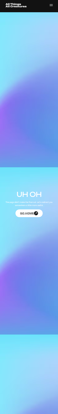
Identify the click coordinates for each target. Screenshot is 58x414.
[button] (51, 5)
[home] (16, 5)
